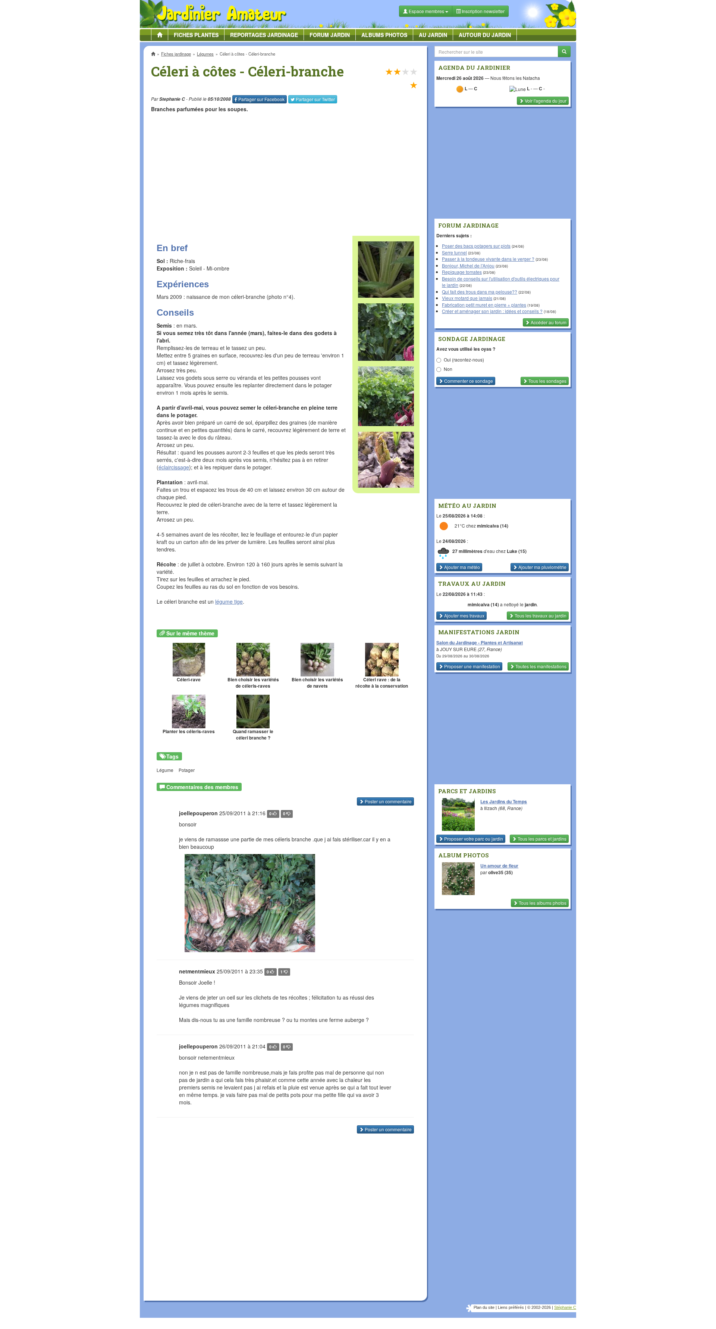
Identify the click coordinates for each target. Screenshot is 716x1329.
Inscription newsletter (483, 11)
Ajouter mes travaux (463, 615)
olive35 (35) (500, 872)
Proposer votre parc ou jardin (473, 838)
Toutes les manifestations (540, 666)
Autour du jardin (485, 34)
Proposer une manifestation (471, 666)
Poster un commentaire (388, 801)
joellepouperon (198, 813)
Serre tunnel (454, 252)
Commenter (468, 381)
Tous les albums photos (542, 903)
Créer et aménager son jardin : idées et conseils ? (492, 311)
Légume (165, 770)
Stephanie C (172, 99)
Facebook (261, 99)
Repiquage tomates (462, 272)
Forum (330, 34)
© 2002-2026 (539, 1307)
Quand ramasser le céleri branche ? (253, 734)
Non (448, 369)
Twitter (315, 99)
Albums (384, 34)
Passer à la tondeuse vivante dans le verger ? (488, 259)
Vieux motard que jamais (467, 298)
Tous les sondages (546, 381)
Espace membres (426, 11)
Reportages (264, 34)
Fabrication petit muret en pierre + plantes (484, 304)
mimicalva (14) (492, 525)
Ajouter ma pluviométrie (541, 567)
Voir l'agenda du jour (545, 100)
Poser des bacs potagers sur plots (476, 246)
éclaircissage (173, 467)
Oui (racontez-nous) (464, 359)
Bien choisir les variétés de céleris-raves (253, 682)
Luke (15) (517, 551)
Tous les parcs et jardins (541, 838)
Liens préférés (511, 1307)
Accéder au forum (548, 322)
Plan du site (484, 1307)
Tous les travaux (540, 615)
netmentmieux (197, 971)
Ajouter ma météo (461, 567)
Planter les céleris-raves (189, 731)
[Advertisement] (287, 170)
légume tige (229, 601)
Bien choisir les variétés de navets (317, 682)
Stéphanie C (565, 1307)
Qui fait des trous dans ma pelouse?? (479, 291)
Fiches (196, 34)
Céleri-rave (189, 679)
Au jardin (433, 34)
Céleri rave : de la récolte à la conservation (381, 682)
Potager (187, 770)
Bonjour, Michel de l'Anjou (468, 265)
